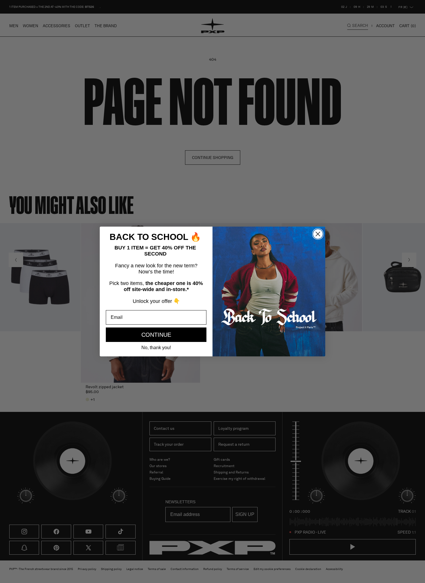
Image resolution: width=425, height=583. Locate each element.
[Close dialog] (318, 234)
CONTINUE (156, 335)
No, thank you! (156, 347)
